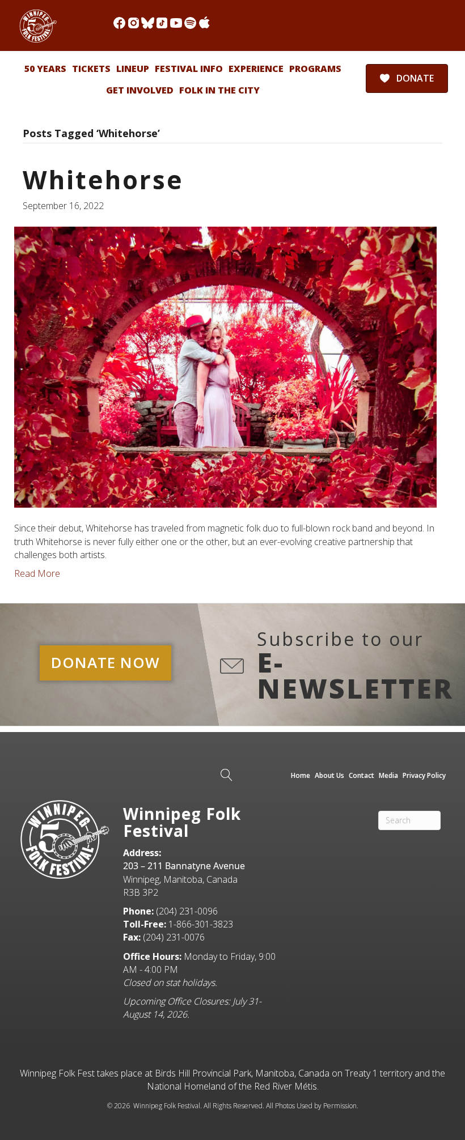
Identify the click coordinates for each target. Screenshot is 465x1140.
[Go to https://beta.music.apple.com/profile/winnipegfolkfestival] (204, 23)
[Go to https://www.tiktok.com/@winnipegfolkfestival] (162, 23)
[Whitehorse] (225, 366)
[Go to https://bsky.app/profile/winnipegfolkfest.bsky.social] (148, 23)
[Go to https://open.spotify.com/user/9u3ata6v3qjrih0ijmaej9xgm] (190, 23)
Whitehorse (103, 180)
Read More (37, 573)
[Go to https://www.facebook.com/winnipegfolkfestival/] (119, 23)
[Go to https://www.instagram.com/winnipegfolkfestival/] (133, 23)
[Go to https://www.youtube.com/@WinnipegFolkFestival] (176, 23)
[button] (105, 662)
